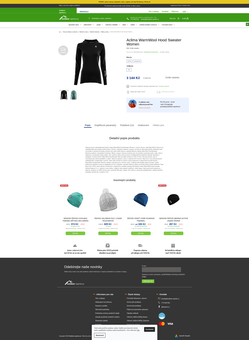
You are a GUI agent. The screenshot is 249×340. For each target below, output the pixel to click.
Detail (75, 233)
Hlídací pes (158, 125)
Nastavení (100, 335)
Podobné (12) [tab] (127, 125)
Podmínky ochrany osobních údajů (107, 313)
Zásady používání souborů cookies (107, 317)
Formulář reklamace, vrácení (137, 298)
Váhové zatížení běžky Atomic (137, 317)
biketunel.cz (84, 11)
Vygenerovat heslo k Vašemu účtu (180, 5)
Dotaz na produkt (144, 108)
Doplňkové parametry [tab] (105, 125)
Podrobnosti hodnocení (151, 52)
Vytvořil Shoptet (184, 336)
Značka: (164, 52)
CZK (184, 11)
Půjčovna (175, 11)
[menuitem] (74, 24)
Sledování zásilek (101, 320)
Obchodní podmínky (102, 309)
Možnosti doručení (168, 92)
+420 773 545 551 (166, 104)
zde (138, 330)
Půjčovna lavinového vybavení (137, 309)
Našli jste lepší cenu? (137, 92)
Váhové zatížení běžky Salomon (138, 320)
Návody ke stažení (133, 324)
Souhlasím (150, 329)
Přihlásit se (148, 281)
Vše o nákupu (154, 11)
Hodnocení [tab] (143, 125)
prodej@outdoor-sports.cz (150, 19)
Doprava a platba (101, 306)
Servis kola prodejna (134, 306)
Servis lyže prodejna (134, 302)
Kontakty (165, 11)
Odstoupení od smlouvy (103, 302)
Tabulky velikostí (163, 86)
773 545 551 (134, 19)
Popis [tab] (88, 125)
